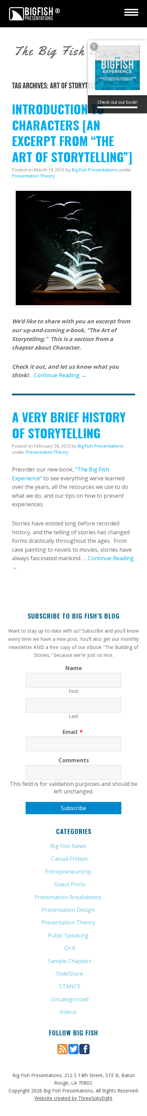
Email (73, 732)
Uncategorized (70, 999)
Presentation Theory (33, 176)
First (73, 691)
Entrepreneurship (68, 871)
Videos (68, 1012)
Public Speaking (68, 935)
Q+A (69, 948)
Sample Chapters (70, 961)
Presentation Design (68, 910)
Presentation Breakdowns (68, 897)
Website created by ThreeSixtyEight (73, 1098)
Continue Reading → (60, 375)
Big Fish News (68, 846)
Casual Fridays (69, 858)
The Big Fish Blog (64, 51)
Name (73, 668)
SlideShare (69, 973)
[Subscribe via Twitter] (73, 1048)
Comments (73, 760)
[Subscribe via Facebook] (84, 1048)
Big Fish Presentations (34, 13)
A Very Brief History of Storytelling (69, 425)
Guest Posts (69, 884)
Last (73, 716)
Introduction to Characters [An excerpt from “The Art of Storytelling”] (72, 133)
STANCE (69, 986)
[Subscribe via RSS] (62, 1048)
